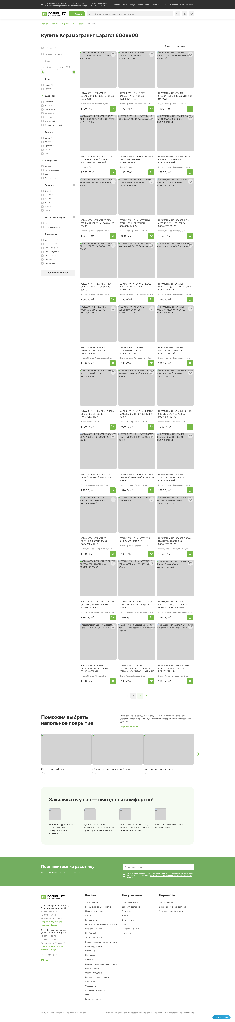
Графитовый (51, 109)
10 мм (49, 210)
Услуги (147, 5)
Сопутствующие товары (97, 977)
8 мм (48, 191)
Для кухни (50, 255)
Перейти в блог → (129, 726)
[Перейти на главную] (54, 13)
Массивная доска (93, 972)
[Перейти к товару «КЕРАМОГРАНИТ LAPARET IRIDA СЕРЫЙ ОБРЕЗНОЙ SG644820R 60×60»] (98, 260)
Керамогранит (92, 920)
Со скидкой (50, 48)
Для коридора (52, 252)
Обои (87, 994)
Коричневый (51, 121)
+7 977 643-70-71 (48, 915)
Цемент (49, 153)
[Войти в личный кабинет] (177, 13)
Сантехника (91, 981)
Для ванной (51, 244)
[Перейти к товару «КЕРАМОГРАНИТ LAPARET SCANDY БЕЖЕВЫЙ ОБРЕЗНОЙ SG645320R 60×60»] (136, 387)
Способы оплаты (130, 902)
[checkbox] (42, 48)
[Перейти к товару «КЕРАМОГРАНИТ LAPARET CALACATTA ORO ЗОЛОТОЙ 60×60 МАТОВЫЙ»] (98, 69)
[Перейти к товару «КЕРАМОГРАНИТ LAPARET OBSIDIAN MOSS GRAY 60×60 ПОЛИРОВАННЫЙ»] (175, 323)
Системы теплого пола (96, 990)
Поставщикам (166, 902)
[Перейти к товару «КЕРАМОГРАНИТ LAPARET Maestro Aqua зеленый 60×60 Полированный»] (175, 260)
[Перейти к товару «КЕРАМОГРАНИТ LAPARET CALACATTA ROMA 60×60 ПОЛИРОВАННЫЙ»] (136, 69)
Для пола (50, 259)
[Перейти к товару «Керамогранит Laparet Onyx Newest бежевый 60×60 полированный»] (175, 641)
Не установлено (52, 227)
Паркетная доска (93, 929)
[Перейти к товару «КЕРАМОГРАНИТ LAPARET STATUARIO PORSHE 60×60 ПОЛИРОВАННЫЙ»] (98, 514)
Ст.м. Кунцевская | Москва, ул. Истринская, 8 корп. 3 (66, 6)
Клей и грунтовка (93, 946)
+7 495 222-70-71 (98, 6)
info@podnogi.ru (49, 955)
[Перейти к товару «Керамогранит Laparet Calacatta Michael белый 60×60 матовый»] (98, 641)
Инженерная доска (94, 911)
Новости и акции (171, 5)
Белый (48, 105)
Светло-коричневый (54, 125)
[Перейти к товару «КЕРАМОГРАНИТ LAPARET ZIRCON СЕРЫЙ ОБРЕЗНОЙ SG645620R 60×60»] (136, 578)
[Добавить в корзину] (113, 109)
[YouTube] (42, 961)
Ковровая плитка (93, 999)
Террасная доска (93, 937)
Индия (49, 85)
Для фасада (51, 263)
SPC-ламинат (91, 902)
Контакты (190, 5)
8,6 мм (49, 199)
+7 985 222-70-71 (48, 940)
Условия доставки (131, 907)
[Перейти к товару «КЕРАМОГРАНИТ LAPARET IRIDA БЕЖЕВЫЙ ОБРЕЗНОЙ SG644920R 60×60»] (98, 196)
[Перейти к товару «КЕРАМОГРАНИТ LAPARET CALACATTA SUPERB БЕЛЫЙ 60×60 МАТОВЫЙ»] (175, 69)
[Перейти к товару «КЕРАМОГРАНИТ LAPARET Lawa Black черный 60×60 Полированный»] (136, 260)
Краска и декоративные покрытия (102, 942)
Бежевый (50, 102)
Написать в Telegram (49, 925)
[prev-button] (37, 754)
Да (47, 223)
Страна (48, 79)
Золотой (49, 117)
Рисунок (49, 132)
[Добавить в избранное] (113, 54)
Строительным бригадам (171, 911)
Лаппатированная (53, 170)
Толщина (49, 185)
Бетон (48, 138)
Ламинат (89, 915)
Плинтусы (90, 955)
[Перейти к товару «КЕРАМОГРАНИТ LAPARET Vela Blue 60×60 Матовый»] (136, 514)
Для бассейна (51, 240)
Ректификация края (55, 217)
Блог (182, 5)
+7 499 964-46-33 (99, 3)
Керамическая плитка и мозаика (101, 924)
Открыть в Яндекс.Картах (52, 922)
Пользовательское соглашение (179, 1013)
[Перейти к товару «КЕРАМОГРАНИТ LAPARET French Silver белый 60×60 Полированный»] (136, 133)
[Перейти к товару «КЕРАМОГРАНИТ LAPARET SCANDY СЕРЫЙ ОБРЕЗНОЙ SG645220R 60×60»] (98, 451)
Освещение (90, 986)
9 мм (48, 206)
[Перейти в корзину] (191, 13)
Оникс (48, 150)
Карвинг (49, 166)
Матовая (49, 174)
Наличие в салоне (53, 54)
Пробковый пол (92, 933)
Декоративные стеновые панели (101, 964)
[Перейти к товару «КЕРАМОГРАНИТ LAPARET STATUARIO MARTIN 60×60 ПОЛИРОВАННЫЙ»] (175, 451)
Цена (47, 61)
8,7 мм (48, 203)
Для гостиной (51, 248)
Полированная (52, 178)
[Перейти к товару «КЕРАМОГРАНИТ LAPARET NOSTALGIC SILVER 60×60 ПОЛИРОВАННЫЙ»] (98, 323)
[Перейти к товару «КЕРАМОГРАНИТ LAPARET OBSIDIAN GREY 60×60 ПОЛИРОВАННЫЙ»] (136, 323)
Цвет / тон (50, 96)
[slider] (42, 72)
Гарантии (126, 911)
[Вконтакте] (47, 961)
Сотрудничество (136, 5)
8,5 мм (49, 195)
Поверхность (51, 160)
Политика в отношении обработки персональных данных (134, 1013)
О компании (157, 5)
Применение (51, 234)
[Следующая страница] (146, 696)
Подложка (90, 950)
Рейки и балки (92, 968)
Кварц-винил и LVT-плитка (98, 907)
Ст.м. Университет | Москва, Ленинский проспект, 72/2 (67, 3)
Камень (49, 142)
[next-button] (198, 754)
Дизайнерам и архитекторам (173, 907)
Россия (49, 89)
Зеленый (49, 113)
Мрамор (50, 146)
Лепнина (89, 959)
